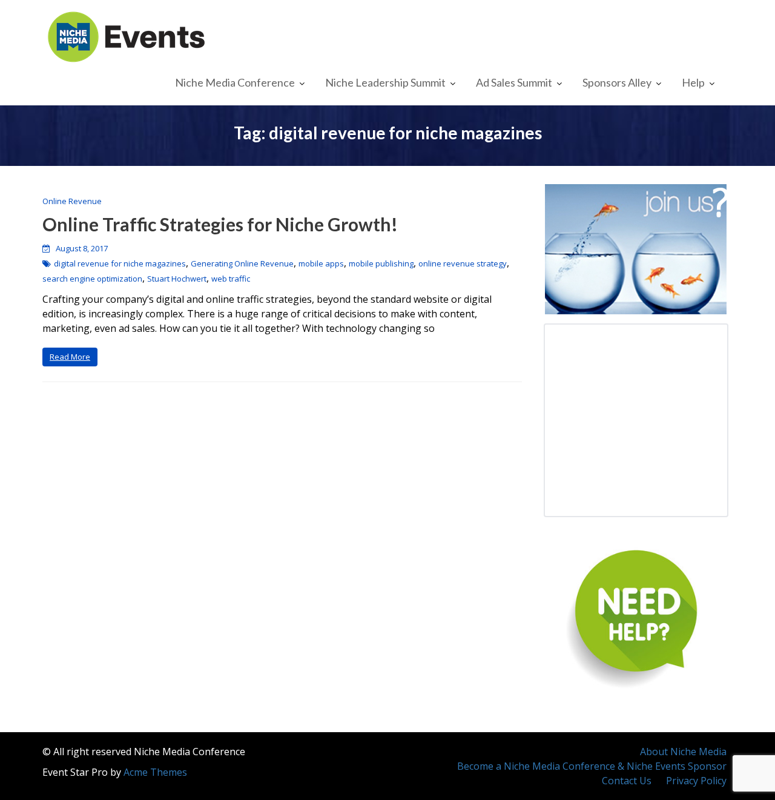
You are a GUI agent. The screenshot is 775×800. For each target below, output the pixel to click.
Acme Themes (155, 772)
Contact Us (626, 780)
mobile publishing (381, 263)
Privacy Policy (696, 780)
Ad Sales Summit (514, 82)
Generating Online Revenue (242, 263)
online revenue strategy (462, 263)
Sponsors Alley (616, 82)
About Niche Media (683, 751)
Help (693, 82)
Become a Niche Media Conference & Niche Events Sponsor (592, 766)
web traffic (230, 278)
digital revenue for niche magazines (120, 263)
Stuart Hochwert (176, 278)
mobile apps (321, 263)
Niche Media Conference (235, 82)
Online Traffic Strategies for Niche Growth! (220, 224)
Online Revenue (72, 201)
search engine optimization (92, 278)
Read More (70, 356)
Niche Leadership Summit (385, 82)
